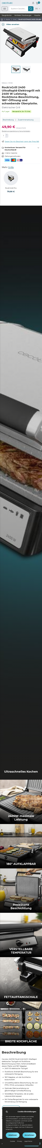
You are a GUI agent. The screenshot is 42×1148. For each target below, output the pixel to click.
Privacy (19, 1141)
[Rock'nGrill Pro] (11, 178)
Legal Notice (28, 1141)
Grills (11, 167)
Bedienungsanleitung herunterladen (16, 131)
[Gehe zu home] (2, 19)
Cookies (12, 1141)
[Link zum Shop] (7, 3)
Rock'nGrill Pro (11, 188)
